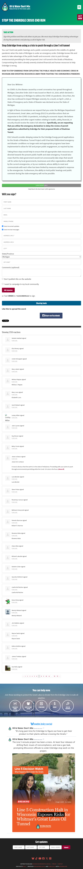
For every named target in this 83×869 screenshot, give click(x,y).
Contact (60, 864)
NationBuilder (63, 866)
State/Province (8, 253)
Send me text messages (11, 230)
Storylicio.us (52, 866)
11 (49, 676)
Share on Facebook (52, 315)
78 (54, 676)
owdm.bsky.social (43, 723)
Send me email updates (11, 226)
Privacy (54, 864)
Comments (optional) (10, 267)
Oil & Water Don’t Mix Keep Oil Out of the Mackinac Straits (16, 6)
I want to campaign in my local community (21, 284)
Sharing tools (41, 303)
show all (61, 469)
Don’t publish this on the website (17, 279)
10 (46, 676)
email (24, 866)
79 (57, 676)
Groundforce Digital (40, 866)
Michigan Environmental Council (41, 864)
